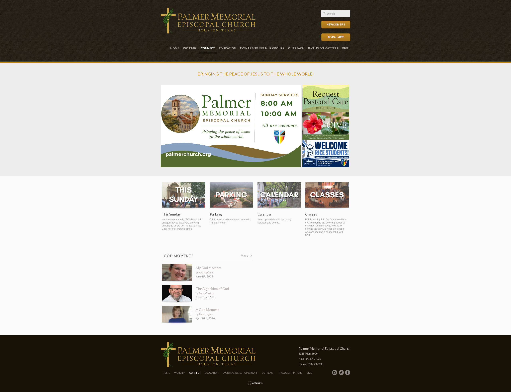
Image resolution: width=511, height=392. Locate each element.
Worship (190, 48)
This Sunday (171, 214)
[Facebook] (347, 372)
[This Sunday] (183, 195)
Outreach (296, 48)
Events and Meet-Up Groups (262, 48)
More (245, 255)
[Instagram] (334, 372)
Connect (208, 48)
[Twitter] (341, 372)
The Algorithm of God (212, 289)
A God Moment (207, 310)
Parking (216, 214)
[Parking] (231, 195)
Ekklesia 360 (255, 383)
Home (174, 48)
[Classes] (327, 195)
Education (227, 48)
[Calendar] (279, 195)
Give (345, 48)
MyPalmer (336, 37)
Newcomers (336, 24)
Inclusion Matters (323, 48)
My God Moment (209, 268)
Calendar (264, 214)
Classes (311, 214)
